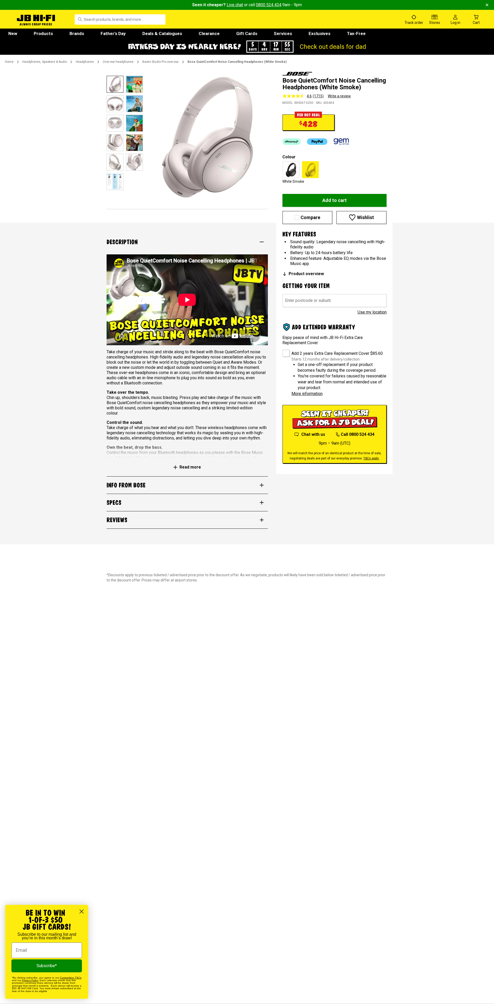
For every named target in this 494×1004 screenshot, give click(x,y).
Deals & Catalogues (162, 33)
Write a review (339, 96)
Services (283, 33)
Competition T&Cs (70, 977)
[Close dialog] (81, 911)
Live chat (235, 4)
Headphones (85, 62)
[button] (247, 46)
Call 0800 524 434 (357, 434)
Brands (76, 33)
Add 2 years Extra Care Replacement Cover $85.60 (337, 353)
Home (9, 62)
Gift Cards (246, 33)
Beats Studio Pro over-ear (160, 62)
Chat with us (313, 434)
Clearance (209, 33)
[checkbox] (284, 351)
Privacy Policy (30, 980)
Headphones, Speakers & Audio (44, 62)
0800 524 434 (268, 4)
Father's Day (113, 33)
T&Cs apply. (371, 458)
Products (43, 33)
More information (307, 393)
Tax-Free (356, 33)
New (12, 33)
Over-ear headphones (118, 62)
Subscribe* (47, 965)
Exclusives (319, 33)
